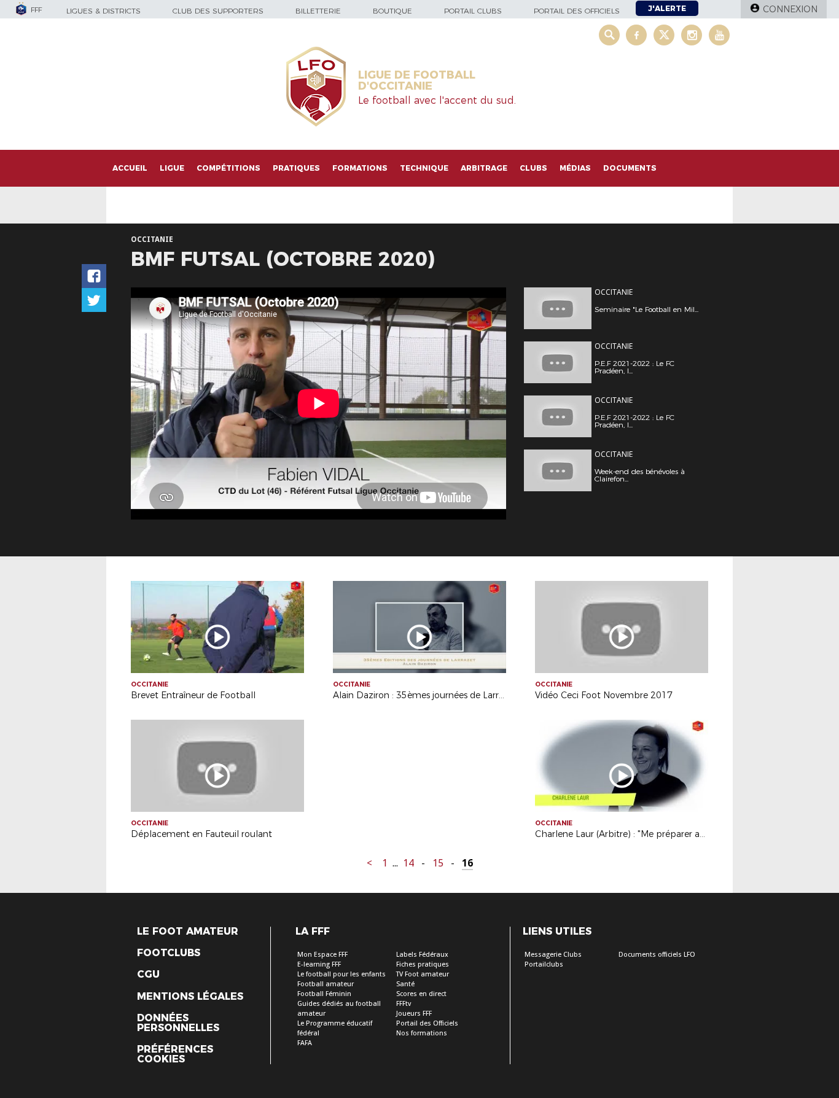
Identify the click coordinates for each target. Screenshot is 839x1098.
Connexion (790, 9)
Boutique (392, 10)
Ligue (172, 168)
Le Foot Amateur (187, 931)
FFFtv (403, 1004)
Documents (630, 168)
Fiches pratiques (422, 964)
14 (408, 863)
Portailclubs (544, 964)
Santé (405, 984)
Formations (360, 168)
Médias (575, 168)
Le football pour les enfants (341, 974)
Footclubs (168, 953)
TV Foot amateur (422, 974)
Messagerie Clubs (553, 955)
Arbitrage (484, 168)
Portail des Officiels (427, 1023)
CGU (148, 974)
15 (437, 863)
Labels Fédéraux (422, 955)
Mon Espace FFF (322, 955)
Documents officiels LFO (657, 955)
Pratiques (296, 168)
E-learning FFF (319, 964)
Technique (424, 168)
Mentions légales (190, 997)
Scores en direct (421, 994)
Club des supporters (218, 10)
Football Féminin (324, 994)
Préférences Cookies (175, 1054)
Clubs (533, 168)
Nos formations (421, 1033)
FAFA (304, 1043)
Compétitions (228, 168)
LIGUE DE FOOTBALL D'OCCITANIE (416, 80)
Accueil (129, 168)
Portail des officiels (577, 10)
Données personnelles (178, 1023)
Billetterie (318, 10)
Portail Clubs (473, 10)
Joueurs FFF (414, 1014)
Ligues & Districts (103, 10)
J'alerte (667, 8)
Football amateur (325, 984)
